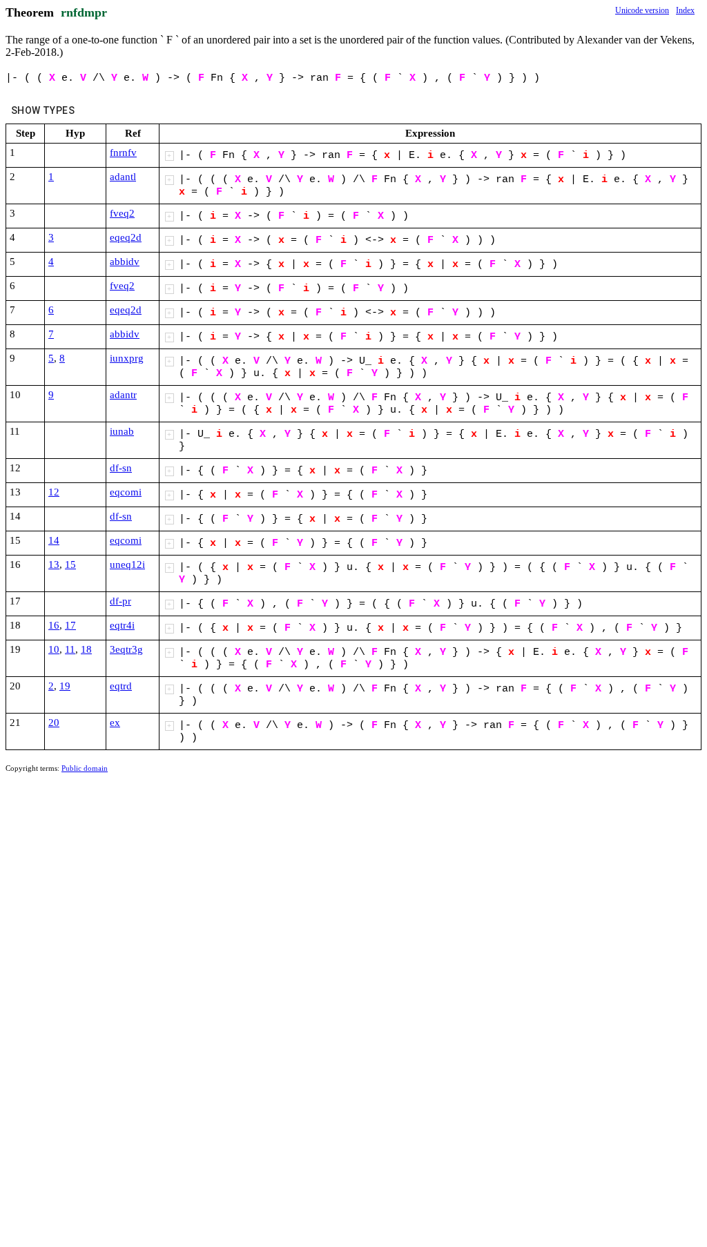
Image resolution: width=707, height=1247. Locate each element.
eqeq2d (126, 237)
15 (70, 564)
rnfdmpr (84, 12)
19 (64, 685)
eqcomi (126, 492)
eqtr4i (122, 625)
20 (53, 722)
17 (70, 625)
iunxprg (127, 358)
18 (86, 649)
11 (70, 649)
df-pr (120, 601)
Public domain (84, 768)
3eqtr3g (126, 649)
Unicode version (642, 10)
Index (685, 10)
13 (53, 564)
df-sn (121, 467)
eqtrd (121, 685)
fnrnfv (123, 152)
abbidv (124, 261)
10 (53, 649)
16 (53, 625)
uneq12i (127, 564)
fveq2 (122, 213)
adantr (123, 394)
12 (53, 492)
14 (53, 540)
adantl (123, 176)
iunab (122, 431)
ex (115, 722)
